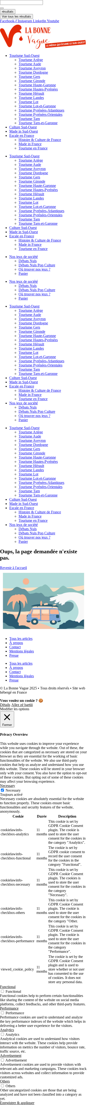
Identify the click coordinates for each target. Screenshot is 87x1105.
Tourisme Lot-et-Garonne (37, 106)
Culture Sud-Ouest (23, 127)
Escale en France (21, 136)
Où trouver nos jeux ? (34, 269)
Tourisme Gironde (32, 81)
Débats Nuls (28, 261)
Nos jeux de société (23, 257)
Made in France (30, 144)
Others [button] (5, 1081)
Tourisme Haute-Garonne (37, 85)
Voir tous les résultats (16, 16)
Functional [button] (8, 987)
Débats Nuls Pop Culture (37, 265)
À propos (16, 643)
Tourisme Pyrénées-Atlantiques (41, 110)
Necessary (13, 790)
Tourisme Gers (29, 77)
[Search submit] (2, 8)
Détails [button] (5, 705)
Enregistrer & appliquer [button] (17, 1103)
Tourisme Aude (30, 64)
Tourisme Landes (31, 98)
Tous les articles (20, 639)
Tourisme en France (33, 148)
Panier (23, 273)
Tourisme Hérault (31, 93)
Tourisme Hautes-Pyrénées (38, 89)
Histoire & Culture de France (40, 140)
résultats (7, 11)
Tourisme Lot (28, 102)
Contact (15, 647)
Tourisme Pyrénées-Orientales (40, 114)
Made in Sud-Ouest (23, 131)
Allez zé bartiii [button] (22, 705)
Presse (14, 655)
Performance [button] (9, 1008)
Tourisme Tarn (29, 119)
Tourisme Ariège (31, 60)
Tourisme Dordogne (33, 72)
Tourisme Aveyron (32, 68)
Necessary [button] (7, 786)
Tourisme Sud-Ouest (24, 56)
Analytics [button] (7, 1030)
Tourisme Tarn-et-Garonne (38, 123)
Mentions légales (21, 651)
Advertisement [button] (10, 1056)
